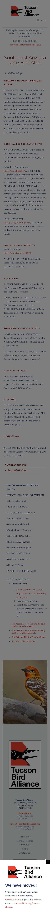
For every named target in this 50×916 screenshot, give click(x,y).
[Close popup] (48, 862)
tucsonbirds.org (13, 899)
